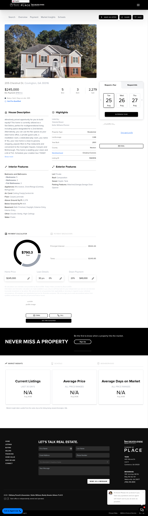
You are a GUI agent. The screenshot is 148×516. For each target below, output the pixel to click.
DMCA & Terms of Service (128, 513)
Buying (8, 448)
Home (7, 441)
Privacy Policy (113, 513)
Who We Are (10, 460)
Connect (9, 463)
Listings (8, 444)
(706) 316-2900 (129, 482)
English (16, 1)
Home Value (10, 457)
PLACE (60, 495)
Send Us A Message (98, 481)
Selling (8, 451)
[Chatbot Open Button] (141, 509)
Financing (9, 454)
